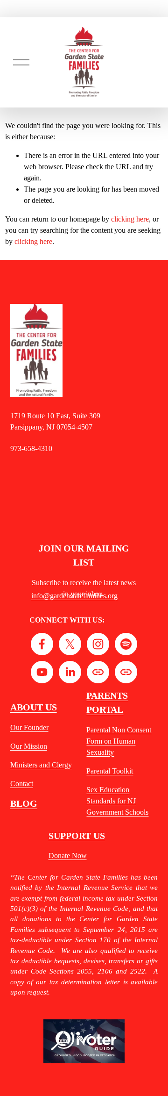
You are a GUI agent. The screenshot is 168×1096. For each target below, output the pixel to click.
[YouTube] (42, 672)
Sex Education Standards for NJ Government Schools (117, 801)
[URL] (98, 672)
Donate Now (68, 856)
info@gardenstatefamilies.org (74, 596)
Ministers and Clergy (41, 765)
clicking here (130, 219)
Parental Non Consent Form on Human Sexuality (118, 741)
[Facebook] (42, 644)
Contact (21, 784)
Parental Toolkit (109, 771)
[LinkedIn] (70, 672)
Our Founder (29, 727)
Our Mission (28, 746)
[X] (70, 644)
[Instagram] (98, 644)
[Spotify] (126, 644)
